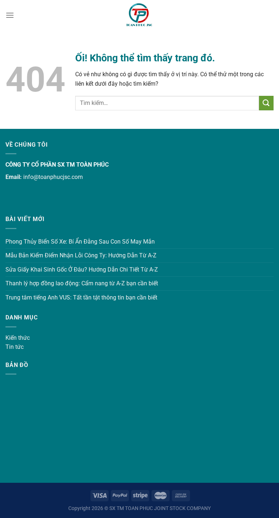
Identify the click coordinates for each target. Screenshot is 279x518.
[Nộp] (266, 103)
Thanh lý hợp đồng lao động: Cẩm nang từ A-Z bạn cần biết (81, 283)
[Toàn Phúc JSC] (139, 15)
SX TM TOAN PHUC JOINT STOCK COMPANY (160, 508)
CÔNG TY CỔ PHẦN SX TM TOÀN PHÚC (57, 164)
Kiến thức (17, 337)
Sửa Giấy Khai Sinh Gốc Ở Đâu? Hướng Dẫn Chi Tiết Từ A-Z (81, 269)
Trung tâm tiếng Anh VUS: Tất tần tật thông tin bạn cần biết (81, 297)
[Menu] (9, 15)
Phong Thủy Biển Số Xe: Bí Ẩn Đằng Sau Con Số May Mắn (80, 241)
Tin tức (14, 346)
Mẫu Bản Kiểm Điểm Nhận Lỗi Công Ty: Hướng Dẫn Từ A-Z (81, 255)
